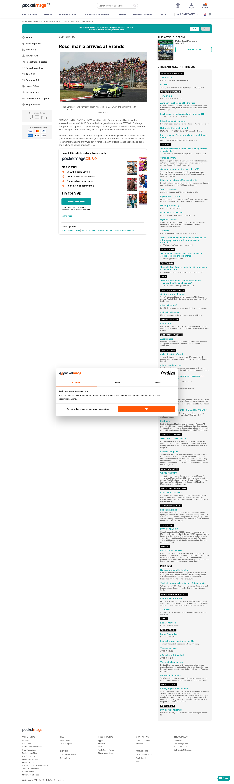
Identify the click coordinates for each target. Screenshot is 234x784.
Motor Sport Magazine (49, 21)
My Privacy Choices (30, 775)
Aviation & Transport (98, 14)
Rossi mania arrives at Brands (81, 21)
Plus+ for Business (30, 759)
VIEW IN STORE (193, 49)
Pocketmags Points (106, 750)
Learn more (66, 216)
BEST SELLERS (29, 14)
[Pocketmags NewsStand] (35, 5)
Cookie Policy (28, 772)
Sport (164, 14)
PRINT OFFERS (88, 230)
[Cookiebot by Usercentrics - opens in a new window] (163, 373)
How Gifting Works (68, 755)
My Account (32, 55)
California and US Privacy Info (35, 765)
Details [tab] (117, 382)
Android (101, 744)
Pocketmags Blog (29, 753)
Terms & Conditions (30, 768)
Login (138, 761)
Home (29, 37)
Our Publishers (28, 756)
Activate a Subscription (37, 98)
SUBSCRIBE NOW (76, 201)
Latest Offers (32, 86)
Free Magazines (29, 750)
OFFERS (48, 14)
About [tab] (158, 382)
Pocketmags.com (181, 744)
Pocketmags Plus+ (35, 68)
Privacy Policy (28, 762)
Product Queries (143, 740)
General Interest (143, 14)
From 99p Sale (33, 43)
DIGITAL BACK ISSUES (124, 230)
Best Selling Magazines (32, 747)
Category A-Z (33, 80)
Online (100, 747)
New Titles (26, 744)
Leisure (122, 14)
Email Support (66, 744)
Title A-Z (30, 74)
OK (146, 409)
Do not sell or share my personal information (88, 409)
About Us (178, 740)
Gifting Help (65, 758)
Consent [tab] (76, 382)
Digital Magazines (105, 753)
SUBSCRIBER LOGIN (70, 230)
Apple (100, 740)
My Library (31, 49)
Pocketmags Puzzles (36, 62)
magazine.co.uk (180, 747)
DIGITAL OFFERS (104, 230)
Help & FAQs (65, 740)
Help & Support (33, 104)
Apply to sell (141, 758)
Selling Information (144, 755)
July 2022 (64, 21)
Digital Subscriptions (30, 21)
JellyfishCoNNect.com (183, 750)
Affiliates (139, 744)
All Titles (25, 740)
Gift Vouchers (33, 92)
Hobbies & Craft (68, 14)
